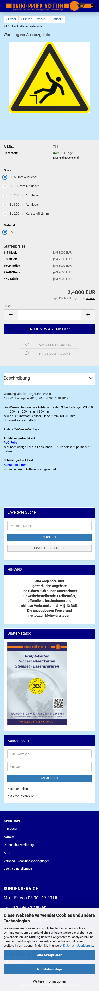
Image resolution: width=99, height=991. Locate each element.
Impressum (11, 828)
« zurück (26, 19)
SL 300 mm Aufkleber (24, 204)
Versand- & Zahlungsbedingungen (27, 861)
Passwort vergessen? (22, 795)
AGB (7, 853)
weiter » (42, 19)
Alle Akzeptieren (49, 955)
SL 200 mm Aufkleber (24, 195)
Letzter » (57, 19)
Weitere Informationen (49, 981)
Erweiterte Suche (49, 548)
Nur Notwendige (49, 969)
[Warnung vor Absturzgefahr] (50, 77)
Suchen (49, 537)
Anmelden (49, 778)
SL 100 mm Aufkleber (24, 186)
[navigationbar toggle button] (93, 6)
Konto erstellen (17, 788)
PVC (12, 232)
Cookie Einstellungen (18, 868)
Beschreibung (17, 378)
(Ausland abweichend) (66, 157)
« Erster (11, 19)
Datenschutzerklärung (78, 945)
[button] (11, 314)
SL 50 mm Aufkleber (23, 177)
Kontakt (9, 836)
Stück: (8, 306)
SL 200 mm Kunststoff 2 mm (29, 213)
